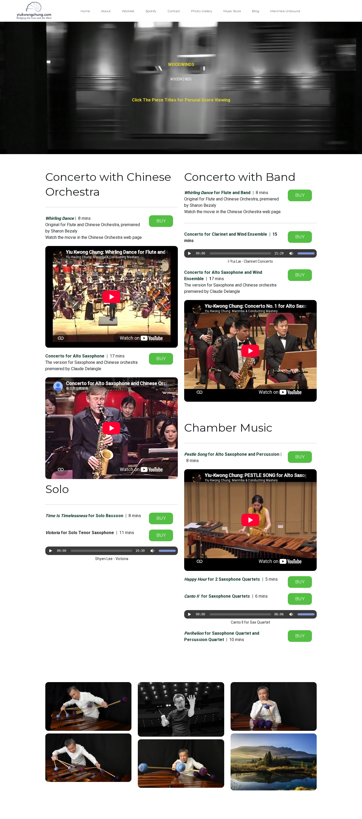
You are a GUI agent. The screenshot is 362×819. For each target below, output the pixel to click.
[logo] (34, 11)
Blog (255, 11)
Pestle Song (195, 454)
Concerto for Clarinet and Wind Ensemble (225, 234)
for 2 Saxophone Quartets (234, 579)
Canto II (192, 596)
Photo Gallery (201, 11)
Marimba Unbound (285, 11)
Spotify (150, 11)
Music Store (232, 11)
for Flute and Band (232, 192)
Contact (173, 11)
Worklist (128, 11)
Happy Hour (196, 579)
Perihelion (194, 633)
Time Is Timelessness (66, 515)
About (106, 11)
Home (85, 11)
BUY (161, 220)
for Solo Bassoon (105, 515)
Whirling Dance (199, 192)
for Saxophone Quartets (225, 596)
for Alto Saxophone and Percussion (243, 454)
